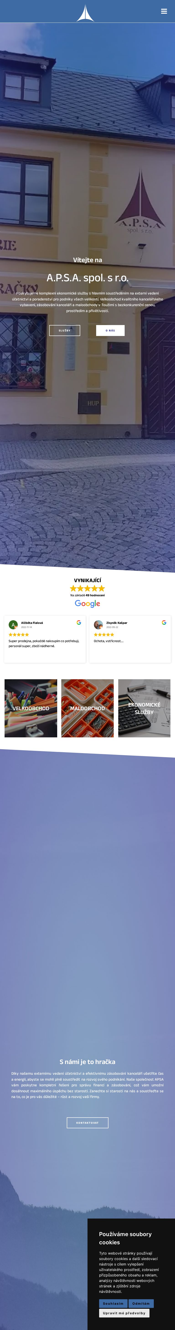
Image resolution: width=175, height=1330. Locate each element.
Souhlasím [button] (113, 1303)
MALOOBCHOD (87, 708)
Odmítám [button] (141, 1303)
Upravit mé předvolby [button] (124, 1313)
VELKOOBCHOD (31, 708)
